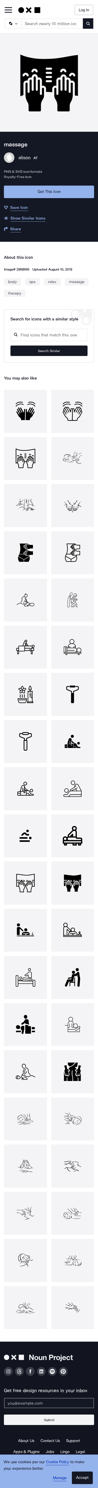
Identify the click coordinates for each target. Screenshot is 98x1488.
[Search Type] (13, 23)
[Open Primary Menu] (8, 10)
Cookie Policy (57, 1462)
